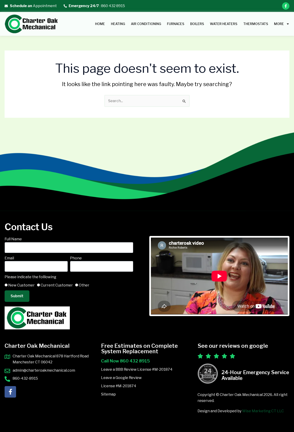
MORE (279, 24)
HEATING (118, 24)
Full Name (13, 239)
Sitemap (108, 394)
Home (100, 24)
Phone (76, 258)
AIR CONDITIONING (146, 24)
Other (84, 285)
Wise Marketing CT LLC (263, 411)
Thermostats (255, 24)
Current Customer (57, 285)
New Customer (21, 285)
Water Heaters (223, 24)
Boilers (197, 24)
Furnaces (175, 24)
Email (9, 258)
